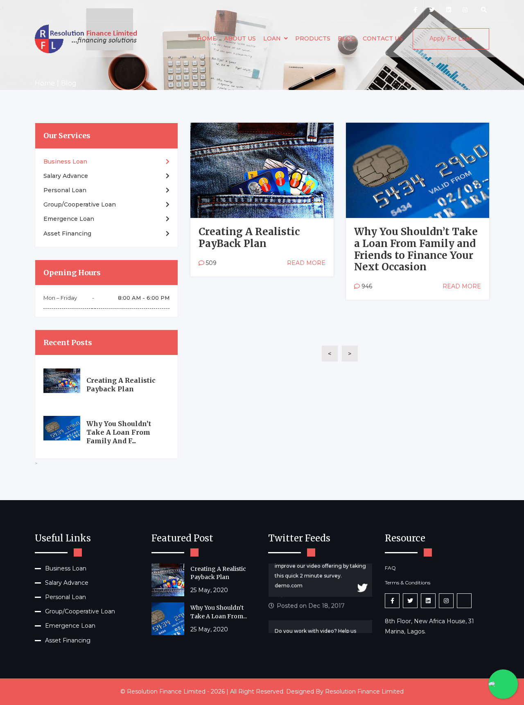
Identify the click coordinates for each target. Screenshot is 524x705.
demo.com (289, 571)
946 (366, 286)
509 (210, 263)
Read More (306, 263)
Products (312, 38)
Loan (272, 38)
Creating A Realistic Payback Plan (121, 384)
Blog (346, 38)
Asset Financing (67, 233)
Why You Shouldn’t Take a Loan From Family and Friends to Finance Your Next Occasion (416, 249)
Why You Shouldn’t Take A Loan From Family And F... (118, 432)
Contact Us (383, 38)
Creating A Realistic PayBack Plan (249, 237)
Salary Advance (65, 176)
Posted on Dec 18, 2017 (311, 591)
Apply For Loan (450, 38)
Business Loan (65, 161)
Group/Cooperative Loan (79, 204)
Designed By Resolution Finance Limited (345, 691)
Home (207, 38)
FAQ (390, 568)
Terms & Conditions (407, 582)
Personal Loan (64, 190)
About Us (240, 38)
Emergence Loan (68, 218)
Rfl (211, 134)
